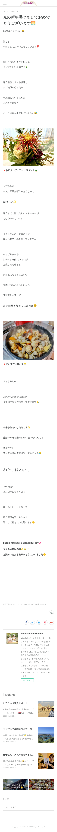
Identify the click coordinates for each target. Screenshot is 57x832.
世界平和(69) (7, 604)
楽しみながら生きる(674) (37, 604)
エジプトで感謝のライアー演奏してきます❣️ (25, 729)
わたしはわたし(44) (20, 604)
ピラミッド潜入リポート (15, 703)
